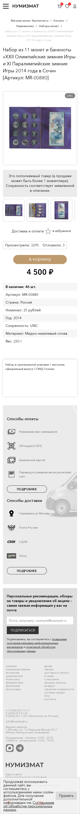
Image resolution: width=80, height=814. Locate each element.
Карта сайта (14, 774)
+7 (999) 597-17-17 (18, 710)
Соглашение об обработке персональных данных (28, 806)
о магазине (51, 679)
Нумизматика (25, 26)
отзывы (49, 676)
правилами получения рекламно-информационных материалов (37, 643)
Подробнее (27, 489)
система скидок (54, 692)
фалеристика (14, 682)
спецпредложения (18, 669)
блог (47, 696)
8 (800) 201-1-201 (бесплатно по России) (32, 716)
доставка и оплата (56, 672)
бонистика (13, 679)
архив (48, 666)
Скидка (11, 85)
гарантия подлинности (59, 689)
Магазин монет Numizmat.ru (29, 20)
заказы (48, 669)
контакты (50, 699)
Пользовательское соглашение (26, 777)
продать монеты (55, 682)
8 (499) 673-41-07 (17, 713)
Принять (66, 796)
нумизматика (14, 676)
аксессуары (13, 689)
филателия (13, 686)
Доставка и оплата (27, 231)
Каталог (58, 20)
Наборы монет (49, 26)
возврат (49, 686)
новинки (11, 666)
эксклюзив (12, 672)
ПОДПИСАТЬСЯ (23, 630)
